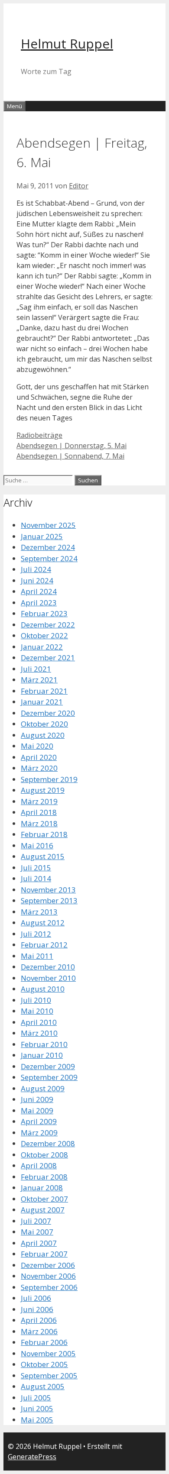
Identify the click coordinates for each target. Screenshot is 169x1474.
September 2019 (49, 779)
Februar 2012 (44, 945)
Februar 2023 (44, 613)
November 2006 (48, 1276)
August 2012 (43, 923)
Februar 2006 (44, 1342)
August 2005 (43, 1386)
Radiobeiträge (39, 435)
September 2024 (49, 558)
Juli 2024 (36, 569)
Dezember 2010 (48, 967)
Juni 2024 (37, 580)
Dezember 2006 (48, 1265)
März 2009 (39, 1133)
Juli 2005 (36, 1398)
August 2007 (43, 1210)
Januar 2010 (42, 1055)
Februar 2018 (44, 834)
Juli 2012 (36, 934)
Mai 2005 (37, 1420)
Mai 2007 (37, 1232)
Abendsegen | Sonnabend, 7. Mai (70, 456)
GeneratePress (32, 1456)
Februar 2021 (44, 691)
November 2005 (48, 1353)
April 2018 (39, 812)
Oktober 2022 (44, 635)
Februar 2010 (44, 1044)
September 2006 (49, 1287)
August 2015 (43, 856)
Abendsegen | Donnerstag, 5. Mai (71, 445)
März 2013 (39, 912)
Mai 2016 (37, 845)
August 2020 (43, 735)
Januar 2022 (42, 647)
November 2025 (48, 525)
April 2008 (39, 1165)
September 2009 (49, 1077)
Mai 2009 (37, 1110)
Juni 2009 (37, 1099)
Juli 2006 (36, 1298)
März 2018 (39, 823)
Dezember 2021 (48, 658)
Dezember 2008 (48, 1143)
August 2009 (43, 1088)
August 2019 (43, 790)
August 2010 (43, 989)
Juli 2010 (36, 1000)
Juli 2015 (36, 868)
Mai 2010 (37, 1011)
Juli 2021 (36, 669)
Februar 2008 (44, 1177)
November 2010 (48, 978)
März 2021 (39, 680)
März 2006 (39, 1331)
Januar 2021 (42, 702)
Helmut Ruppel (67, 43)
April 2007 (39, 1243)
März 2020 (39, 768)
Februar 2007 (44, 1254)
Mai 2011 (37, 956)
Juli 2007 (36, 1221)
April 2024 (39, 591)
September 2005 (49, 1375)
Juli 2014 (36, 878)
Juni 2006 (37, 1309)
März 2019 (39, 801)
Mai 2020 (37, 746)
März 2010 (39, 1033)
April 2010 (39, 1022)
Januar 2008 (42, 1188)
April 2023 (39, 603)
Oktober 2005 (44, 1364)
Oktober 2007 (44, 1199)
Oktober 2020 (44, 724)
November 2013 (48, 890)
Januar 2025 (42, 536)
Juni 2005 (37, 1408)
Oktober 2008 (44, 1155)
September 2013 (49, 900)
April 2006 (39, 1320)
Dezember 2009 (48, 1066)
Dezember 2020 (48, 713)
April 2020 (39, 757)
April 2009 (39, 1121)
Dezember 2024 (48, 547)
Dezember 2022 (48, 625)
